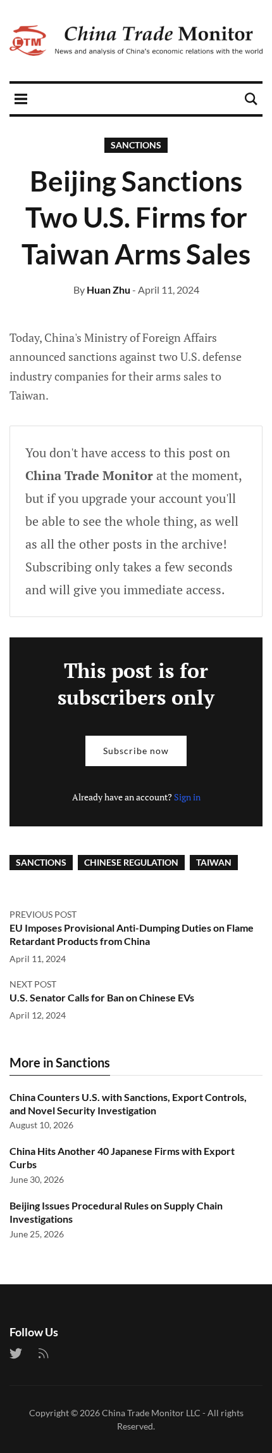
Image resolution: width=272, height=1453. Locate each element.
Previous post (43, 914)
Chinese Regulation (131, 862)
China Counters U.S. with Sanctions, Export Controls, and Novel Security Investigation (128, 1103)
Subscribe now (136, 750)
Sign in (187, 797)
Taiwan (214, 862)
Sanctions (136, 145)
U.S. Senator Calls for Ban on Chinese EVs (101, 997)
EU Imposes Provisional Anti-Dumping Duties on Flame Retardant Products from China (131, 934)
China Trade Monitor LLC (151, 1412)
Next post (32, 984)
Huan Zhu (108, 289)
